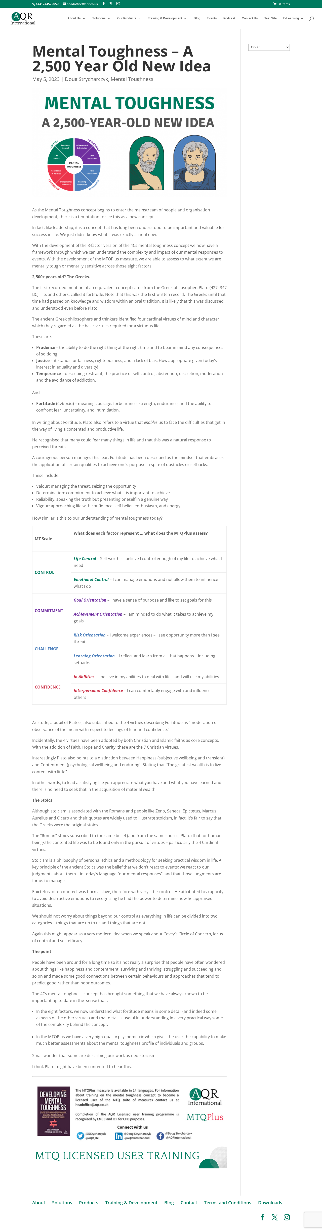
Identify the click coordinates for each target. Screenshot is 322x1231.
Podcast (229, 18)
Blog (197, 18)
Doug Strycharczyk (86, 79)
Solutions (99, 18)
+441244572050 (47, 4)
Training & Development (165, 18)
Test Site (270, 18)
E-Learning (291, 18)
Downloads (270, 1203)
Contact (189, 1203)
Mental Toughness (132, 79)
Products (88, 1203)
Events (212, 18)
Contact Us (250, 18)
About (38, 1203)
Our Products (126, 18)
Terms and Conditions (227, 1203)
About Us (74, 18)
